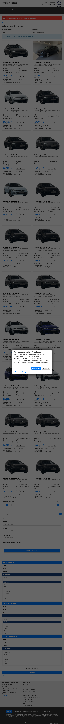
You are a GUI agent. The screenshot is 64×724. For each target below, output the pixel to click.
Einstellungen (46, 368)
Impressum (30, 372)
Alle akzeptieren (36, 368)
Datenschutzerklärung (20, 372)
